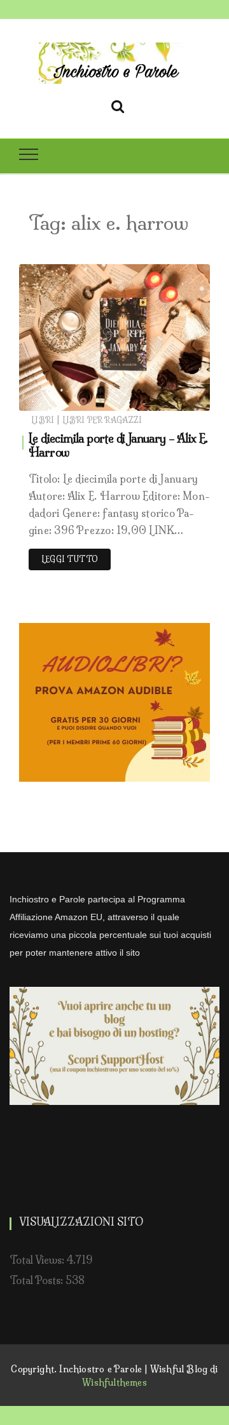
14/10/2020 (171, 398)
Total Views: (38, 1260)
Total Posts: (38, 1280)
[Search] (117, 104)
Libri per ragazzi (102, 420)
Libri (42, 420)
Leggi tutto (69, 559)
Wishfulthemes (114, 1382)
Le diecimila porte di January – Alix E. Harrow (118, 445)
